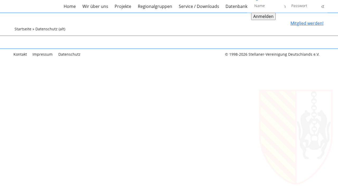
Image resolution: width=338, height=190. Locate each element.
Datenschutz (69, 54)
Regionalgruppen (155, 6)
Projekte (123, 6)
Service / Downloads (199, 6)
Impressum (42, 54)
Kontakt (20, 54)
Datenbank (236, 6)
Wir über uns (95, 6)
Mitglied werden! (306, 23)
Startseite (23, 28)
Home (70, 6)
